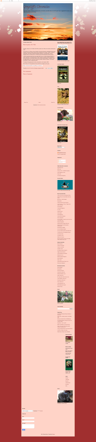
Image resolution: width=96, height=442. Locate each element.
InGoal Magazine (60, 214)
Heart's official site (60, 275)
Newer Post (26, 102)
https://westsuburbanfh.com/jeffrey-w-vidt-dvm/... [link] (33, 65)
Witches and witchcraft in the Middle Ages (64, 318)
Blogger (53, 434)
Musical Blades (59, 267)
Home (39, 102)
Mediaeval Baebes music (61, 273)
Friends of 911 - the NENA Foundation (63, 170)
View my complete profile (61, 154)
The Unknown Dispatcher (61, 175)
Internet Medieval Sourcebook (62, 253)
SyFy (66, 385)
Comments (60, 162)
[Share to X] (50, 68)
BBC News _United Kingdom (62, 199)
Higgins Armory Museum (61, 251)
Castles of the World (60, 245)
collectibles (67, 379)
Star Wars (67, 384)
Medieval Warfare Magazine (61, 256)
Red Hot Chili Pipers (60, 270)
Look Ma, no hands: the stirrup (62, 330)
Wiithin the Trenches (60, 237)
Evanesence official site (61, 280)
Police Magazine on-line (61, 172)
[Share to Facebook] (51, 68)
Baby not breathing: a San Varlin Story (63, 324)
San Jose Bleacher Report (61, 229)
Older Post (53, 102)
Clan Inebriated (59, 206)
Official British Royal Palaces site (62, 261)
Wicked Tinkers (59, 286)
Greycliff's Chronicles (36, 7)
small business (68, 382)
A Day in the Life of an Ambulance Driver (63, 195)
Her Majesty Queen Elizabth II (62, 250)
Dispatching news (60, 167)
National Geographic (60, 221)
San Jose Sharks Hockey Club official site (64, 230)
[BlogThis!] (49, 68)
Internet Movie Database (61, 216)
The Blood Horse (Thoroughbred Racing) (63, 232)
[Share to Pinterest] (52, 68)
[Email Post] (46, 68)
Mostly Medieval (60, 258)
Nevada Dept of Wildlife (61, 227)
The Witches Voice (60, 235)
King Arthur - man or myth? (61, 322)
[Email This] (48, 68)
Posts (60, 160)
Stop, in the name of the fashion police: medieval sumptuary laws (63, 326)
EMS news (59, 169)
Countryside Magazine (61, 208)
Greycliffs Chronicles (62, 152)
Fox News (59, 209)
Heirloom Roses (60, 211)
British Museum (59, 243)
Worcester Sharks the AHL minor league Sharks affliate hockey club (63, 239)
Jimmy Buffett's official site (61, 278)
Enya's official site (60, 281)
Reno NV (67, 381)
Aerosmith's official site (61, 272)
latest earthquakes (60, 217)
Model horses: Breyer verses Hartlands (63, 331)
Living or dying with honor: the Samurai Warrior (64, 328)
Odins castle (59, 259)
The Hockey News (60, 233)
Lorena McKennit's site (61, 283)
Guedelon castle (60, 248)
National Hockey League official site (63, 223)
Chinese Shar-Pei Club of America (62, 202)
